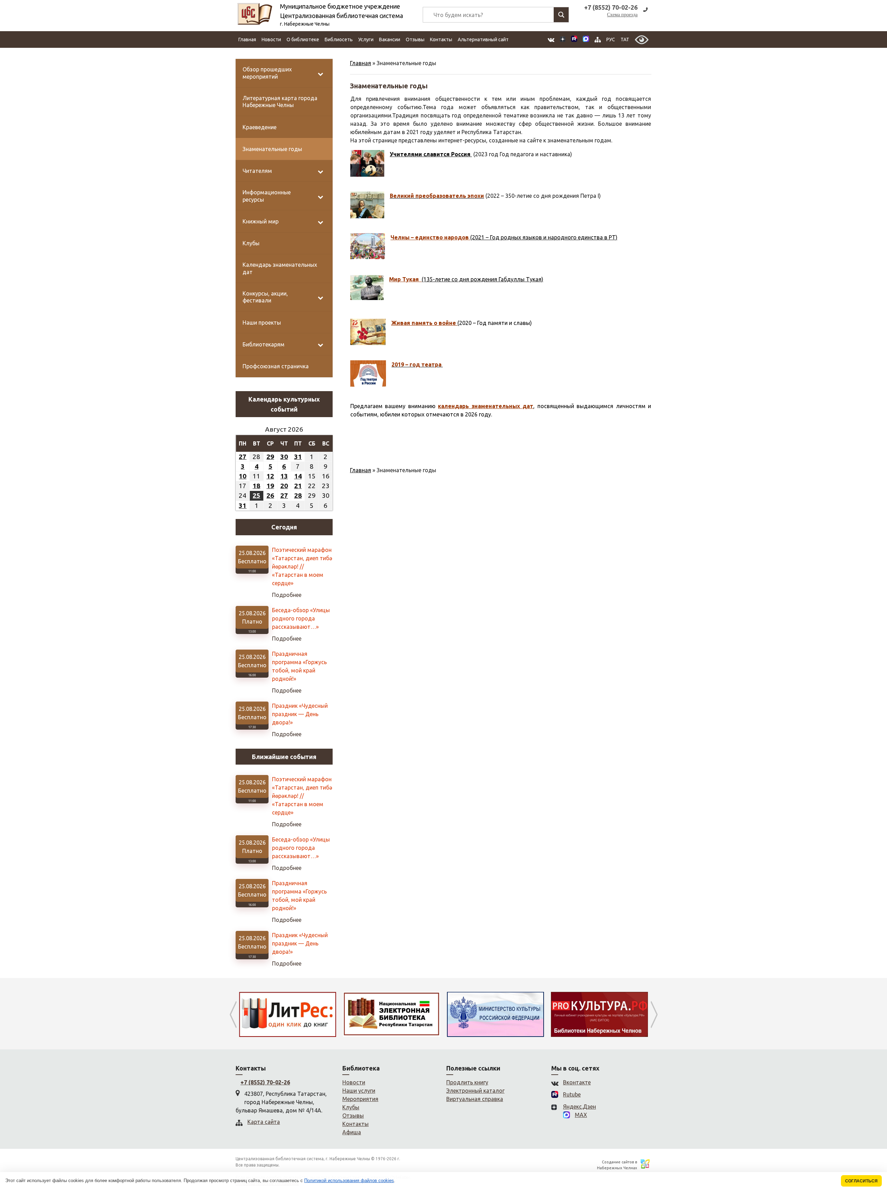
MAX (581, 1115)
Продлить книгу (467, 1082)
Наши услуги (358, 1090)
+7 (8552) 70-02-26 (265, 1082)
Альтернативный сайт (483, 39)
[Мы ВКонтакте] (551, 39)
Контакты (441, 39)
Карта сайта (263, 1122)
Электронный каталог (475, 1090)
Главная (247, 39)
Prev (233, 1014)
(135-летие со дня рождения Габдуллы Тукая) (482, 279)
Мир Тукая (405, 279)
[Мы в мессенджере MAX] (586, 39)
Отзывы (415, 39)
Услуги (366, 39)
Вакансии (389, 39)
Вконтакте (577, 1082)
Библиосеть (339, 39)
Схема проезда (622, 14)
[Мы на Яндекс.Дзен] (562, 39)
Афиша (351, 1132)
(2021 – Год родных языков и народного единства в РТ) (543, 237)
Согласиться (861, 1181)
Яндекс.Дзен (579, 1106)
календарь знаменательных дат (485, 406)
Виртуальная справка (474, 1099)
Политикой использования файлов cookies (349, 1180)
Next (654, 1014)
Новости (271, 39)
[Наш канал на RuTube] (574, 39)
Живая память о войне (424, 323)
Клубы (350, 1107)
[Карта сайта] (598, 39)
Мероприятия (360, 1099)
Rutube (572, 1094)
